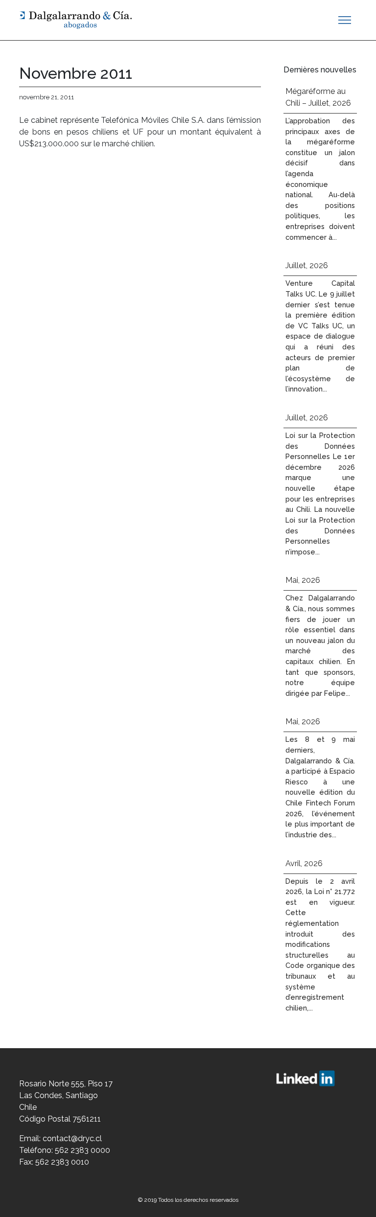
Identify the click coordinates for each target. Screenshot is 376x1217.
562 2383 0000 (82, 1150)
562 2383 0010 (62, 1162)
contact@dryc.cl (72, 1138)
